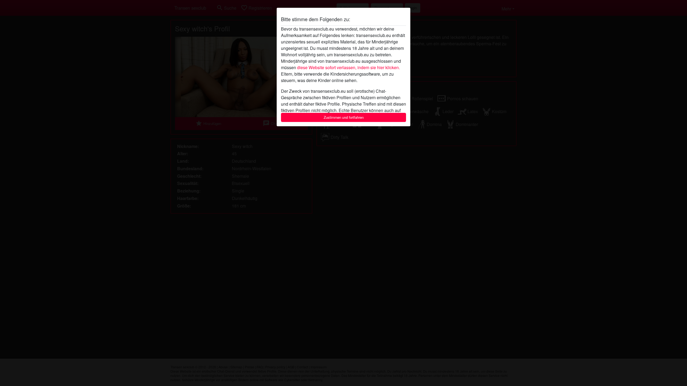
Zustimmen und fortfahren (344, 117)
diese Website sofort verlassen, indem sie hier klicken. (348, 67)
